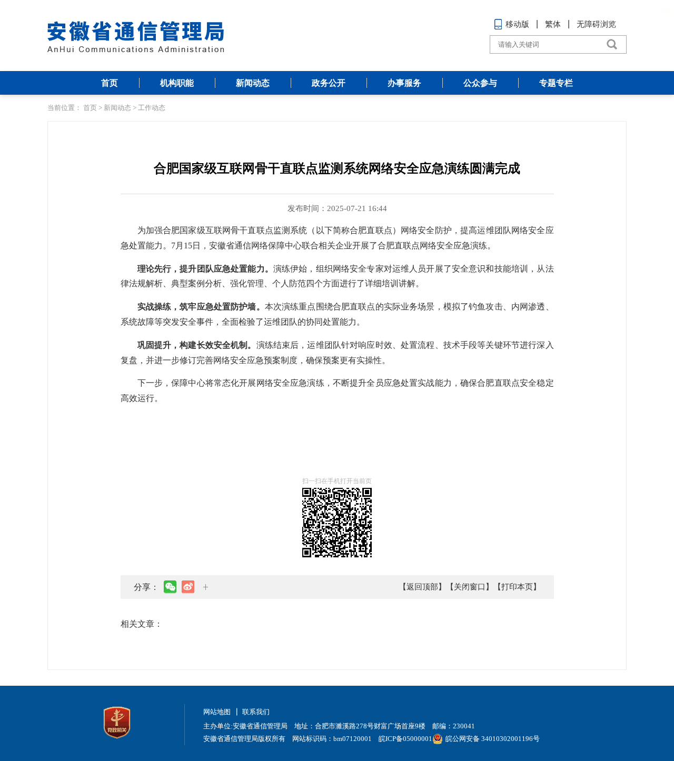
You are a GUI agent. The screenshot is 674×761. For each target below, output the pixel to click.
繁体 (553, 24)
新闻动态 (253, 82)
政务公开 (328, 82)
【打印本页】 (517, 587)
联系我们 (256, 712)
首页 (109, 82)
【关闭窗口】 (469, 587)
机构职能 (177, 82)
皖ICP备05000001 (405, 739)
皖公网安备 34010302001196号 (492, 739)
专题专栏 (556, 82)
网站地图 (217, 712)
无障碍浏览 (596, 24)
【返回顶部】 (422, 587)
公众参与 (480, 82)
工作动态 (151, 108)
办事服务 (404, 82)
